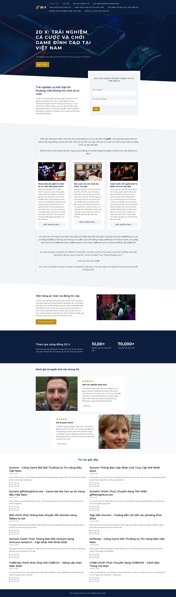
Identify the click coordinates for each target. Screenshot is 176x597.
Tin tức (66, 4)
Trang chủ (54, 4)
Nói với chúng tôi (81, 4)
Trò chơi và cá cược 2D (60, 7)
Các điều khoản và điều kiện (106, 4)
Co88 (83, 236)
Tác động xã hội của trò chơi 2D (123, 7)
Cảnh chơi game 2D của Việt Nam (89, 7)
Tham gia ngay (46, 322)
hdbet (71, 252)
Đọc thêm (14, 484)
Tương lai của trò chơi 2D (97, 11)
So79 (42, 151)
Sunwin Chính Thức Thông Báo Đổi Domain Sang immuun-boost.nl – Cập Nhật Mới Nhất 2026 (41, 540)
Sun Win (43, 267)
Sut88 (96, 261)
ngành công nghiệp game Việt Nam (65, 11)
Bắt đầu (42, 64)
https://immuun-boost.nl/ (123, 267)
